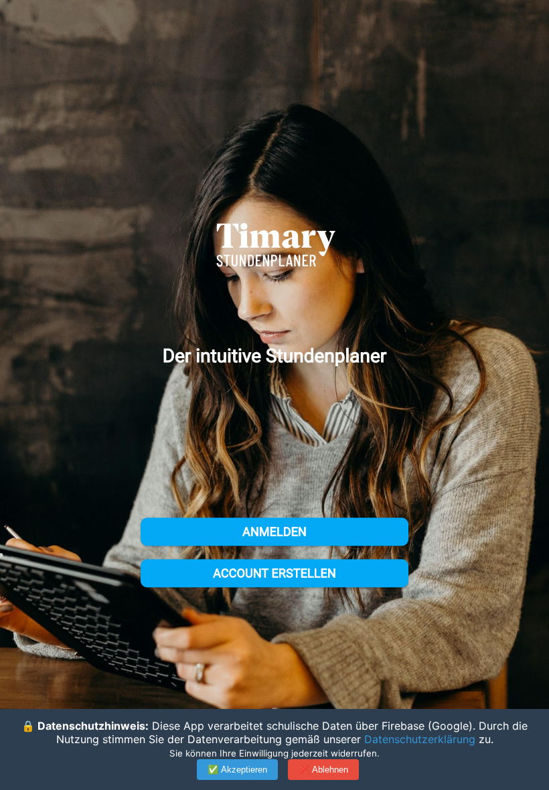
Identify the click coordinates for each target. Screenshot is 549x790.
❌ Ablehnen (323, 770)
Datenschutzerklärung (419, 739)
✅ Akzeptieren (237, 770)
